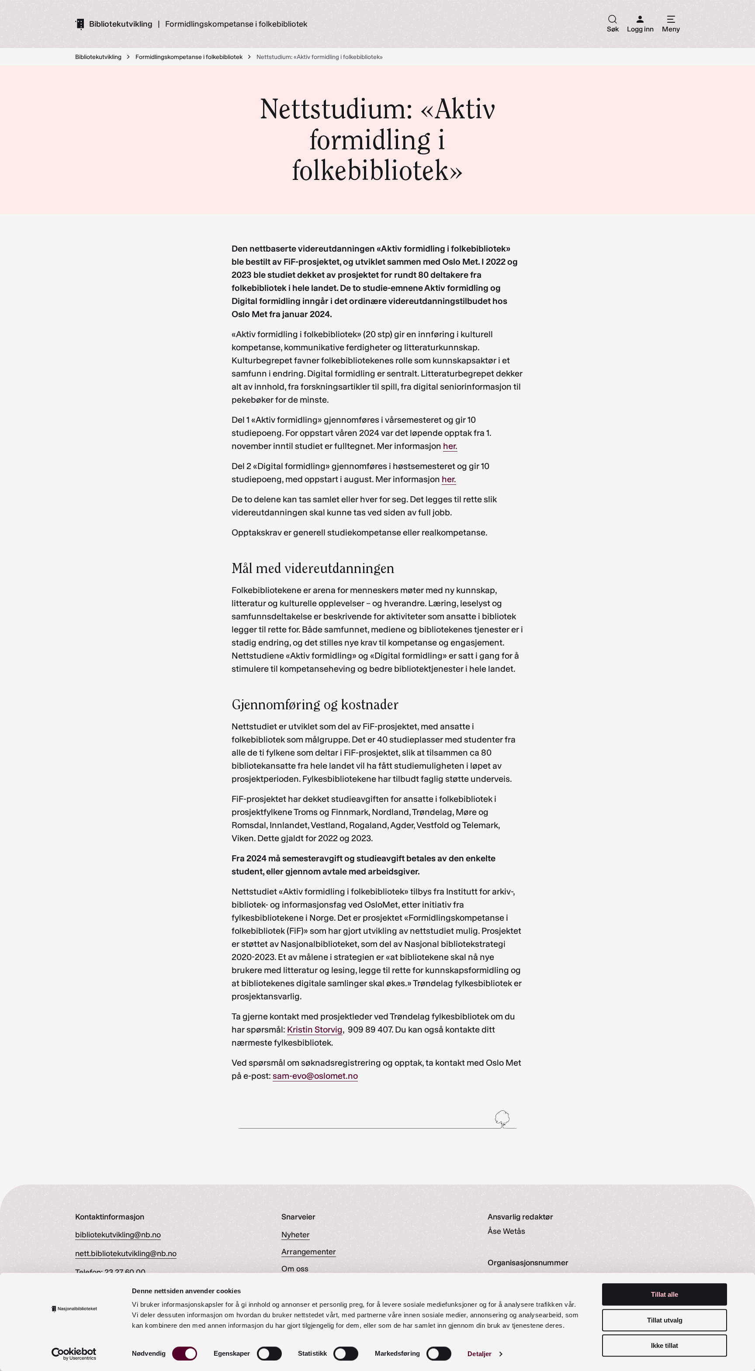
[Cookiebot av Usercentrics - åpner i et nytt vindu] (74, 1354)
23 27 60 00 (124, 1272)
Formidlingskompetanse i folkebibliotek (236, 24)
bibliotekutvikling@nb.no (118, 1235)
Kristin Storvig (315, 1029)
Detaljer (480, 1353)
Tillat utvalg (664, 1320)
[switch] (269, 1354)
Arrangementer (308, 1252)
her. (450, 446)
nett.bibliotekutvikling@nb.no (126, 1253)
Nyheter (295, 1235)
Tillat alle (664, 1294)
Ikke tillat (664, 1345)
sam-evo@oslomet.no (315, 1076)
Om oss (294, 1269)
